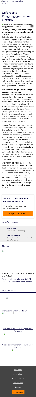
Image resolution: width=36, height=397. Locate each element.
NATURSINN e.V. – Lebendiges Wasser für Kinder (18, 330)
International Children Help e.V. (14, 311)
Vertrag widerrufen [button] (18, 392)
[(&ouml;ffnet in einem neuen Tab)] (18, 298)
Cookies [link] (18, 387)
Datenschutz (18, 374)
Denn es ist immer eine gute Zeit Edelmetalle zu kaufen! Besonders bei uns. (17, 280)
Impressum (18, 370)
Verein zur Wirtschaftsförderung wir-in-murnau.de (18, 346)
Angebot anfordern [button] (17, 213)
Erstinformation (18, 378)
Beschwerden (18, 383)
